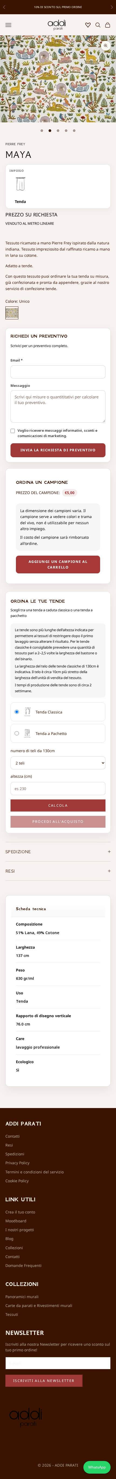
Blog (9, 1238)
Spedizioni (14, 1153)
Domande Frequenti (23, 1265)
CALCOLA (58, 805)
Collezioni (14, 1247)
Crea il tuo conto (20, 1211)
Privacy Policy (17, 1162)
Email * (17, 360)
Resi (9, 1145)
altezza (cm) (21, 776)
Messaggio (20, 385)
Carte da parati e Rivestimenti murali (38, 1305)
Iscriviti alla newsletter (44, 1380)
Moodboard (15, 1220)
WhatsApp (97, 1467)
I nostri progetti (19, 1229)
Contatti (12, 1136)
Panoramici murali (22, 1296)
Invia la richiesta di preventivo (58, 450)
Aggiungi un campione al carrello (58, 564)
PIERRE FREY (15, 144)
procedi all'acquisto (58, 821)
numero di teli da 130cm (33, 750)
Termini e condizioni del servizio (34, 1171)
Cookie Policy (17, 1180)
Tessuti (11, 1314)
